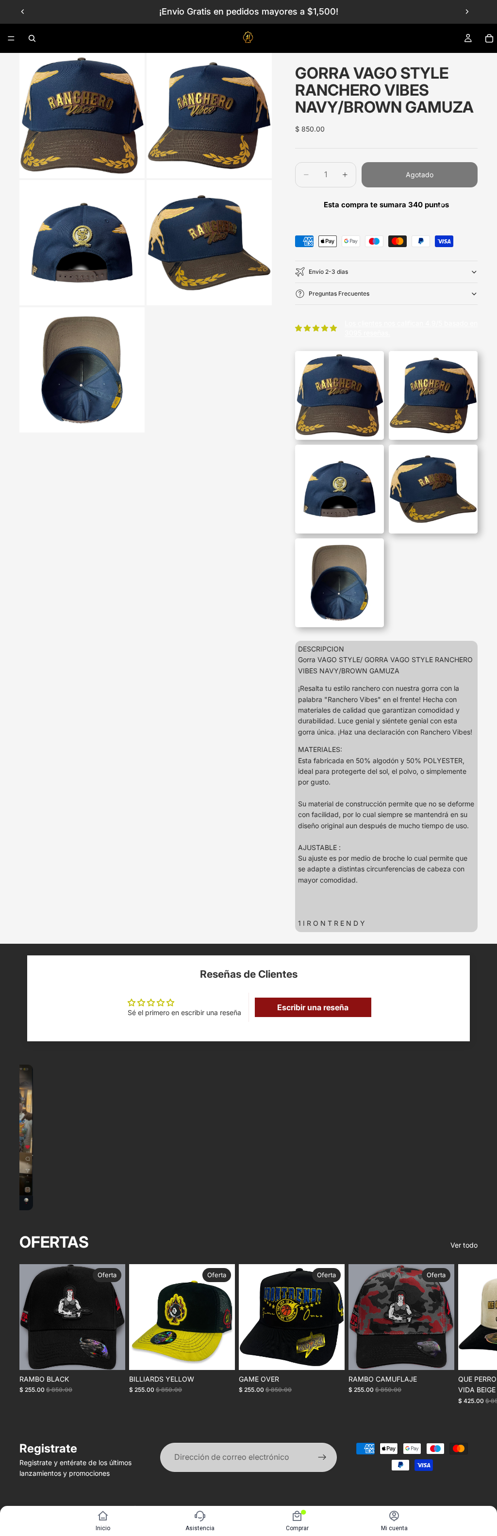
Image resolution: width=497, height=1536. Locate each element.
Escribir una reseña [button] (312, 1007)
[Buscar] (32, 38)
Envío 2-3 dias (328, 271)
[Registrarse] (322, 1457)
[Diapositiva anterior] (22, 11)
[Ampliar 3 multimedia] (82, 242)
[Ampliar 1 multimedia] (82, 115)
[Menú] (11, 38)
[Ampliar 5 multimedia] (82, 370)
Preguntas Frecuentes (339, 293)
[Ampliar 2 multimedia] (209, 115)
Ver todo (464, 1245)
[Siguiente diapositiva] (467, 11)
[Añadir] (110, 1355)
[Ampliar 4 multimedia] (209, 242)
